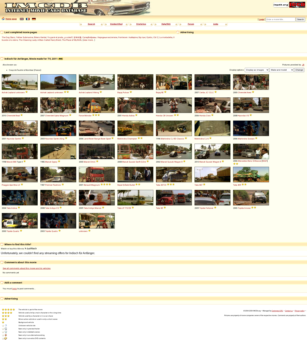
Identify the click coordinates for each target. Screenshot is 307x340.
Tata (158, 185)
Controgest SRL (277, 311)
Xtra (15, 185)
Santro (18, 138)
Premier (48, 185)
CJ (172, 138)
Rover (103, 138)
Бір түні (142, 37)
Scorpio (251, 138)
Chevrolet (242, 92)
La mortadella (165, 37)
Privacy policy (300, 311)
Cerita (202, 92)
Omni (92, 162)
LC (212, 92)
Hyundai (242, 115)
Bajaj (119, 92)
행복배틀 (77, 37)
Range (97, 138)
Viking (96, 92)
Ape (11, 185)
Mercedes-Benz (245, 161)
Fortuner (209, 208)
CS (57, 208)
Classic (180, 138)
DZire (143, 162)
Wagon (177, 162)
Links (215, 24)
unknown (20, 92)
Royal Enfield (123, 185)
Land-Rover (89, 138)
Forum (191, 24)
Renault (87, 185)
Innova (247, 208)
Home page (11, 19)
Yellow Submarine (24, 37)
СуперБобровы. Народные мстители (99, 37)
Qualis (16, 231)
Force (81, 115)
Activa (131, 115)
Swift (138, 162)
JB (303, 64)
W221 (264, 161)
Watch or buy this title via (12, 248)
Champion (132, 138)
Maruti (10, 162)
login (14, 288)
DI (165, 185)
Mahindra (122, 138)
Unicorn (169, 115)
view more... (88, 40)
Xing (62, 138)
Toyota (202, 208)
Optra (56, 115)
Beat (18, 115)
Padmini (57, 185)
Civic (208, 115)
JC (206, 92)
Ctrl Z (155, 37)
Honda (125, 115)
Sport (108, 138)
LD (19, 185)
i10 (247, 115)
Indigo (53, 208)
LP (123, 208)
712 (126, 208)
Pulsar (126, 92)
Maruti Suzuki (128, 162)
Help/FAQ (166, 24)
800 (14, 162)
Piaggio (5, 185)
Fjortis (149, 37)
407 (200, 185)
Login (261, 19)
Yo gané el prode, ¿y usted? (59, 37)
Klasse (258, 161)
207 (162, 185)
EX (130, 208)
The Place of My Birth (72, 40)
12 (210, 92)
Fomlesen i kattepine (128, 37)
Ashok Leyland (8, 92)
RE (162, 92)
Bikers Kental (40, 37)
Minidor (87, 115)
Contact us (289, 311)
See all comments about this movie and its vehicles (27, 268)
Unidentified (116, 24)
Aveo (249, 92)
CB (164, 115)
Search (91, 24)
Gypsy (54, 162)
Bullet (132, 185)
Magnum (64, 115)
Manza (98, 208)
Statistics (141, 24)
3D (175, 138)
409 (239, 185)
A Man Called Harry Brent (49, 40)
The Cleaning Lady (27, 40)
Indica (14, 208)
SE (162, 208)
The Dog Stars (8, 37)
